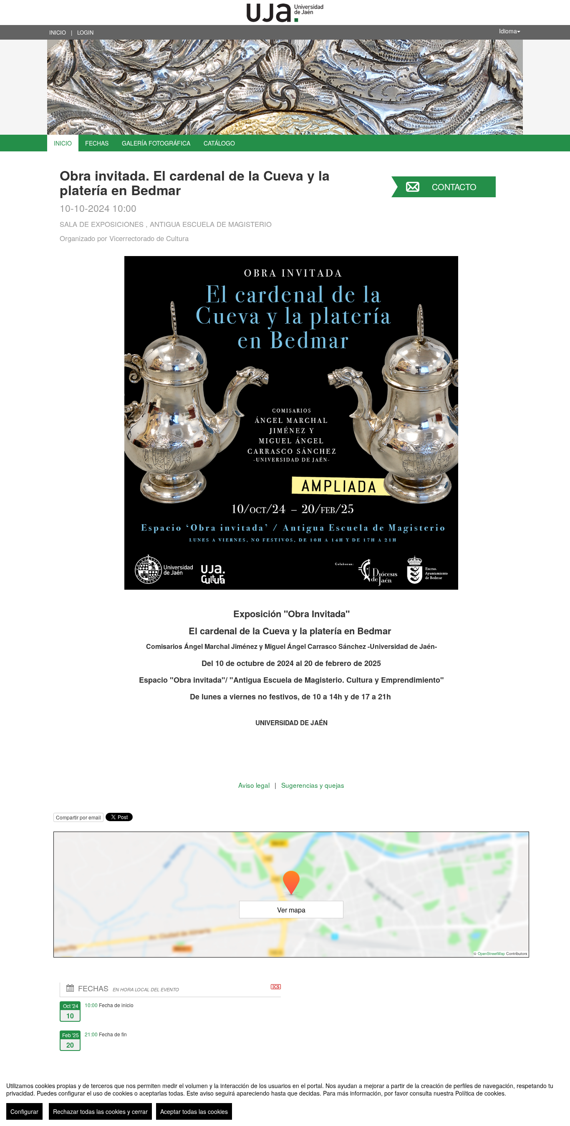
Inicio (57, 32)
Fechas (96, 143)
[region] (285, 1097)
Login (85, 32)
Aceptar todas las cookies (194, 1111)
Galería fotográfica (156, 143)
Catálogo (219, 143)
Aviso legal (254, 784)
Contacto (454, 187)
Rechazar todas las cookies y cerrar (100, 1111)
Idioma (508, 31)
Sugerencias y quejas (312, 784)
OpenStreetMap (491, 953)
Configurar (24, 1111)
